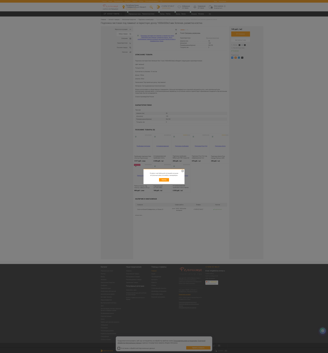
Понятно (164, 180)
